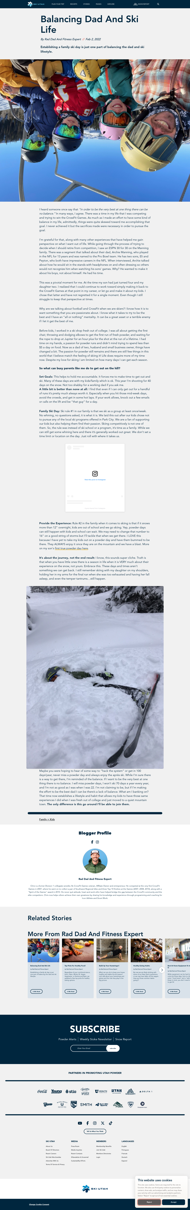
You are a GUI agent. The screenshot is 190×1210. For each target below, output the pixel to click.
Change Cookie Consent (39, 1204)
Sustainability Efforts (78, 1161)
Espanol (124, 1161)
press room (75, 1146)
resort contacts (76, 1154)
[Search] (158, 4)
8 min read (139, 991)
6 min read (36, 991)
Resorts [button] (73, 4)
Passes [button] (98, 4)
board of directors (52, 1150)
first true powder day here (71, 548)
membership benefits (103, 1146)
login (98, 1157)
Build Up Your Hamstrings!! (109, 966)
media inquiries (76, 1150)
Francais (124, 1154)
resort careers (51, 1154)
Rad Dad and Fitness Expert (95, 879)
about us (49, 1146)
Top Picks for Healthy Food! (75, 966)
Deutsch (124, 1157)
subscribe (113, 1048)
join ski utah (100, 1150)
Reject (149, 1202)
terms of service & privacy (55, 1164)
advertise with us (52, 1161)
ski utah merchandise (53, 1157)
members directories (103, 1154)
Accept (173, 1202)
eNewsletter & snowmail (79, 1157)
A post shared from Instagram (95, 508)
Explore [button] (111, 4)
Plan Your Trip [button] (58, 4)
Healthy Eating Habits (141, 966)
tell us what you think (95, 1131)
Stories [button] (86, 4)
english (124, 1146)
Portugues (125, 1150)
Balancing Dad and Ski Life (40, 966)
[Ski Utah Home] (36, 4)
